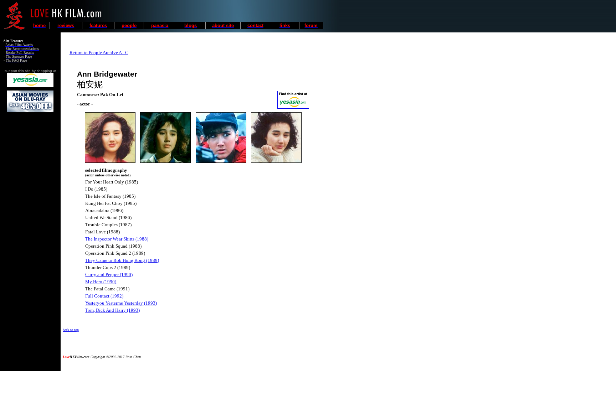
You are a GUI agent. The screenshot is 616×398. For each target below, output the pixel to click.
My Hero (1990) (100, 281)
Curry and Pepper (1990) (109, 274)
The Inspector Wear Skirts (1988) (116, 239)
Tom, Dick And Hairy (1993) (112, 310)
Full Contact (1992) (104, 296)
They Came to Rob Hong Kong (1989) (122, 260)
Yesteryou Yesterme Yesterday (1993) (121, 303)
